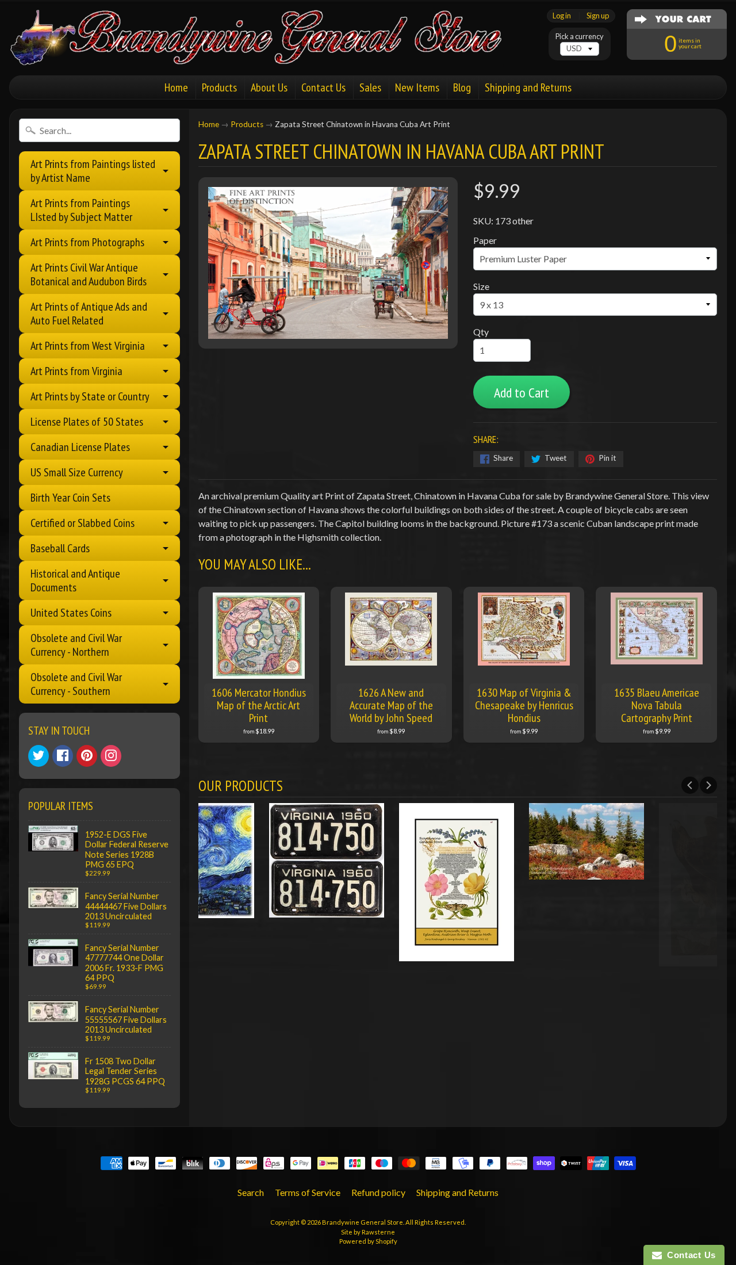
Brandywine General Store (362, 1222)
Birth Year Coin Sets (70, 497)
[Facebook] (62, 756)
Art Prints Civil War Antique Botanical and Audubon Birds (88, 274)
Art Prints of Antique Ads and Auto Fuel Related (88, 313)
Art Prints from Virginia (76, 371)
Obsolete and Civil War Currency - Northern (76, 644)
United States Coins (71, 612)
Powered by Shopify (368, 1241)
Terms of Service (307, 1192)
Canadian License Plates (80, 446)
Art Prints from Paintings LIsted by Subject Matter (81, 210)
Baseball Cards (60, 548)
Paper (485, 240)
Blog (462, 87)
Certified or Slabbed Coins (82, 522)
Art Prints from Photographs (87, 242)
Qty (481, 331)
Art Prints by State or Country (90, 396)
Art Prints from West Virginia (87, 345)
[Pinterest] (86, 756)
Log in (562, 16)
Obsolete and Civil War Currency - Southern (76, 684)
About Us (269, 87)
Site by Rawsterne (368, 1232)
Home (176, 87)
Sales (370, 87)
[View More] (263, 910)
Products (219, 87)
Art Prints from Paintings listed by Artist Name (92, 170)
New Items (417, 87)
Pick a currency (579, 36)
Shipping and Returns (528, 87)
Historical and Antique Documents (75, 580)
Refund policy (378, 1192)
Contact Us (323, 87)
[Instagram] (111, 756)
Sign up (597, 16)
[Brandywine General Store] (268, 50)
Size (481, 286)
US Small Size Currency (76, 472)
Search (250, 1192)
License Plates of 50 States (86, 421)
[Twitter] (38, 756)
